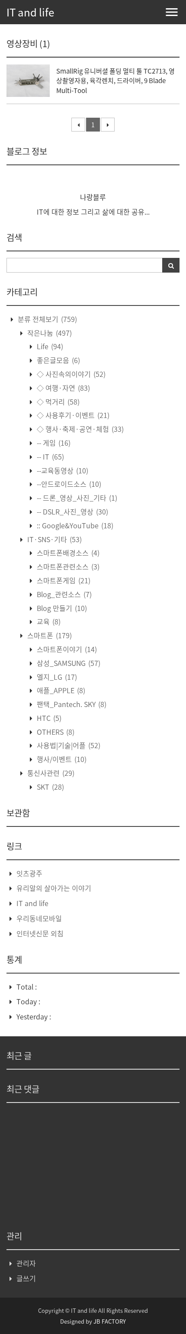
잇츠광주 (29, 873)
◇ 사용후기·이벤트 (72, 415)
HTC (48, 718)
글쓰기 (26, 1278)
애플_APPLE (60, 690)
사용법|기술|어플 (67, 745)
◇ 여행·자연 (62, 388)
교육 (48, 621)
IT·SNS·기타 (54, 539)
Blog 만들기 (61, 608)
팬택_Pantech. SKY (70, 704)
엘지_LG (56, 677)
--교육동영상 (61, 470)
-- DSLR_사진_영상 (71, 511)
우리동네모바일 (39, 918)
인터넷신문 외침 (40, 933)
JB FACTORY (109, 1321)
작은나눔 (49, 333)
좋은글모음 (57, 360)
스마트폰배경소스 (67, 552)
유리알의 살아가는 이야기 (53, 888)
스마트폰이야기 (66, 649)
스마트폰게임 (62, 580)
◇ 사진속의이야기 (70, 374)
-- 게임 (53, 442)
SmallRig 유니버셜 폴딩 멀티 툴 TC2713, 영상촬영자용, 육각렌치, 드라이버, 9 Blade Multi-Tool (115, 80)
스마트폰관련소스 (67, 566)
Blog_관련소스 (63, 594)
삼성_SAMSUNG (67, 663)
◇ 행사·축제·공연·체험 (79, 429)
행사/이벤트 (61, 759)
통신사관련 (50, 773)
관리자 (26, 1263)
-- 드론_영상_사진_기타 (76, 497)
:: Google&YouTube (74, 525)
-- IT (49, 456)
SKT (49, 786)
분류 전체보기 (46, 319)
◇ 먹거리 (57, 401)
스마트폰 (49, 635)
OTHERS (54, 731)
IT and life (30, 12)
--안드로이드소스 (68, 484)
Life (49, 346)
